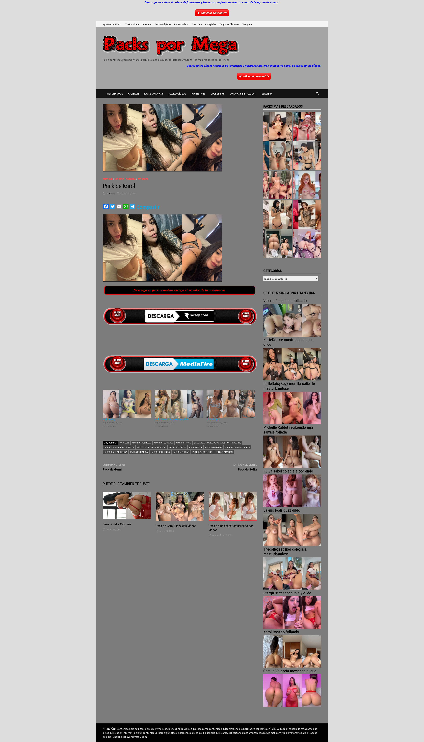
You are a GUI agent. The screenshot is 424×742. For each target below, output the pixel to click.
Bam (144, 736)
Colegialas (210, 24)
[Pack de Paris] (231, 404)
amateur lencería (163, 442)
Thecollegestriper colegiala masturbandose (285, 551)
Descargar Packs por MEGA (119, 447)
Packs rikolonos (160, 451)
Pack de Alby (109, 419)
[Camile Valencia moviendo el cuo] (292, 690)
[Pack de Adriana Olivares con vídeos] (307, 155)
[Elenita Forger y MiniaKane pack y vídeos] (277, 243)
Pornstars (197, 24)
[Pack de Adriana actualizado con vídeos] (277, 126)
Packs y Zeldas (181, 451)
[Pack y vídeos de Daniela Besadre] (179, 404)
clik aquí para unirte (214, 13)
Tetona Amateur (224, 451)
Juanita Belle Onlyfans (117, 524)
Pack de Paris (213, 419)
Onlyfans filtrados (229, 24)
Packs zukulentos (202, 451)
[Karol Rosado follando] (292, 651)
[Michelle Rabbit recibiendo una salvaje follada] (292, 451)
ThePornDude (132, 24)
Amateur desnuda (141, 442)
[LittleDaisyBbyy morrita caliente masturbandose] (292, 407)
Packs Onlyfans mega (115, 451)
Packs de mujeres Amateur (151, 447)
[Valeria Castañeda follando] (292, 320)
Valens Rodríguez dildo (281, 510)
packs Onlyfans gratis (237, 447)
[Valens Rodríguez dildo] (292, 529)
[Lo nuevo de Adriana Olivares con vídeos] (277, 155)
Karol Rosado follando (281, 632)
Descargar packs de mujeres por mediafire (217, 442)
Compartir (148, 207)
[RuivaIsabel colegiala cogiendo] (292, 490)
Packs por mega (139, 451)
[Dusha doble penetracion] (307, 243)
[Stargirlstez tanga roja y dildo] (292, 612)
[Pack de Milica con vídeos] (277, 214)
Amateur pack (183, 442)
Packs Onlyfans (163, 24)
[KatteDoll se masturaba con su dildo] (292, 364)
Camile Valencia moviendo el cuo (289, 671)
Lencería (119, 178)
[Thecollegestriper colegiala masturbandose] (292, 573)
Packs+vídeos (181, 24)
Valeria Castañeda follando (285, 300)
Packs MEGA (195, 447)
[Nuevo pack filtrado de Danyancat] (307, 126)
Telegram (247, 24)
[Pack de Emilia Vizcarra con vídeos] (307, 185)
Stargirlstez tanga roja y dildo (287, 593)
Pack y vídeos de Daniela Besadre (171, 419)
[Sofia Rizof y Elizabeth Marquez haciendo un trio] (277, 185)
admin (112, 193)
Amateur (147, 24)
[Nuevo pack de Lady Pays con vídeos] (307, 214)
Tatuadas (142, 178)
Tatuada (131, 178)
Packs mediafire (177, 447)
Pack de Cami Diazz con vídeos (176, 526)
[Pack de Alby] (127, 404)
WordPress (133, 736)
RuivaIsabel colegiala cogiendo (288, 471)
